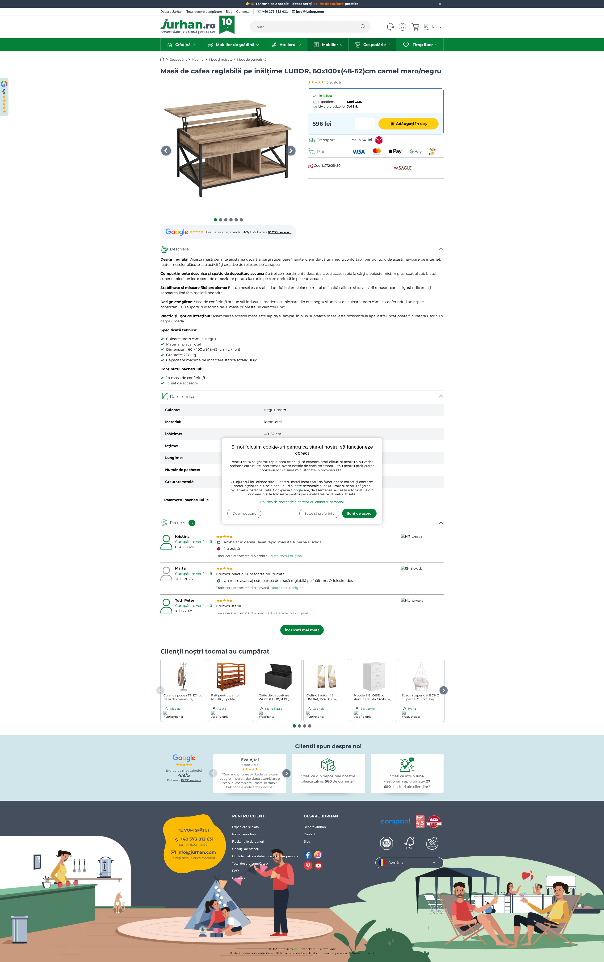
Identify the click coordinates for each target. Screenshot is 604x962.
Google (297, 490)
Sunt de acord (359, 513)
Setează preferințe (319, 513)
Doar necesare (244, 513)
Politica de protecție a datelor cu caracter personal (302, 502)
